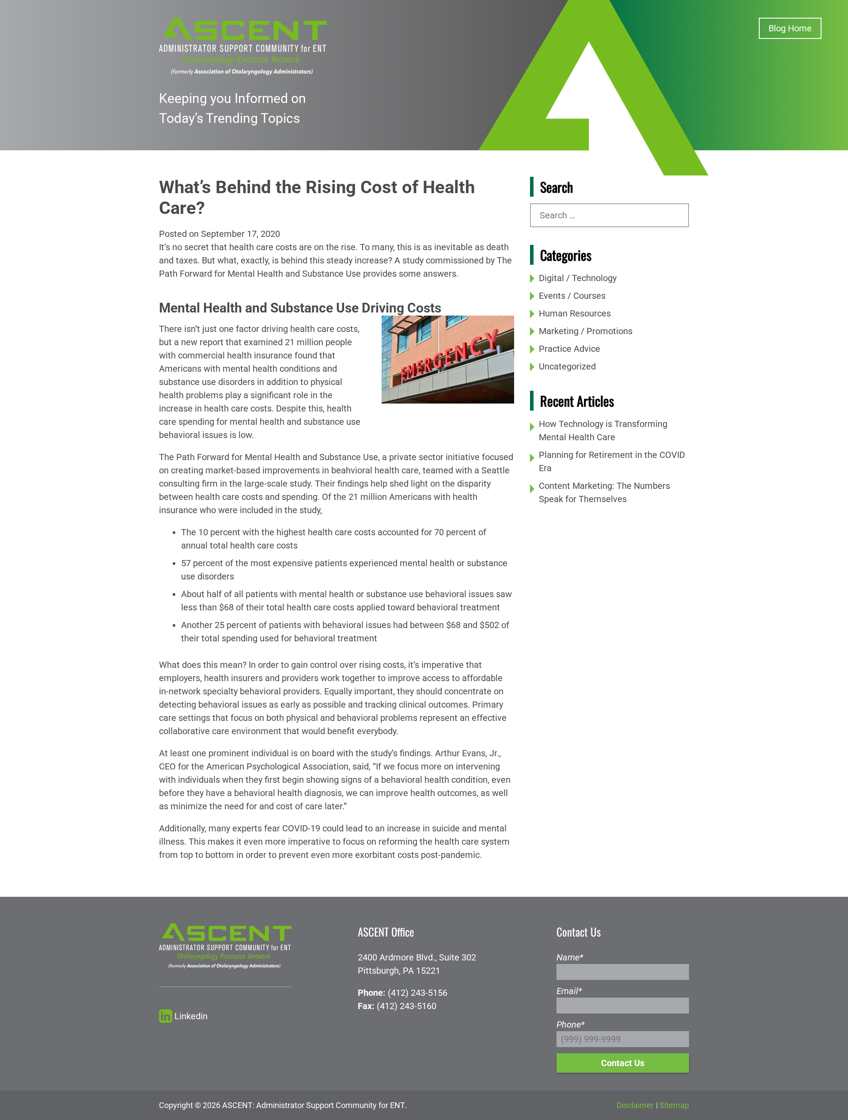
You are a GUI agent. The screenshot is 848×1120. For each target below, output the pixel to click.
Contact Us (622, 1063)
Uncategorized (567, 366)
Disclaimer (635, 1105)
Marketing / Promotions (585, 331)
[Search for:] (609, 215)
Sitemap (674, 1105)
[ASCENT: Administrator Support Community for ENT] (243, 45)
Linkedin (191, 1016)
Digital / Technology (578, 278)
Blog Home (790, 28)
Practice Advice (569, 348)
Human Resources (575, 313)
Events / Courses (572, 295)
